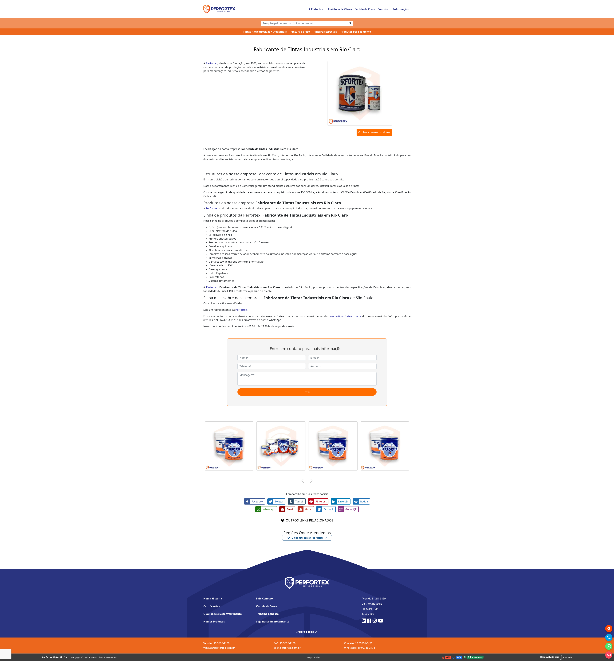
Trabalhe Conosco (267, 614)
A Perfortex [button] (316, 9)
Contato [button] (383, 9)
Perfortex (211, 63)
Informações (401, 9)
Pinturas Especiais (325, 31)
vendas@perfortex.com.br (345, 316)
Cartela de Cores (364, 9)
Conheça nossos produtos (374, 132)
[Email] (608, 655)
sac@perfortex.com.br (287, 647)
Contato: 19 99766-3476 (358, 643)
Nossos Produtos (214, 621)
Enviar (307, 391)
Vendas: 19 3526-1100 (216, 643)
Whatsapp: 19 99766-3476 (359, 647)
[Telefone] (608, 637)
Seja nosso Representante (272, 621)
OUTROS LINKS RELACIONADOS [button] (309, 520)
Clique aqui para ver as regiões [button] (307, 537)
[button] (302, 481)
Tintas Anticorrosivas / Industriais (265, 31)
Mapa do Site (313, 657)
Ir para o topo (305, 632)
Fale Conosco (264, 598)
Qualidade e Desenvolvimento (222, 614)
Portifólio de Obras (340, 9)
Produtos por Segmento (356, 31)
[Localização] (608, 628)
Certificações (211, 606)
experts (568, 657)
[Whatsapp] (608, 646)
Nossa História (212, 598)
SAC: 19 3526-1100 (284, 643)
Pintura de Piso (300, 31)
